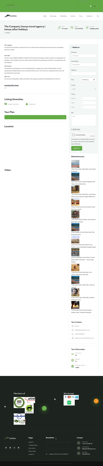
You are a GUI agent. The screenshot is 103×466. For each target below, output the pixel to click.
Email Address (74, 61)
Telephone (73, 70)
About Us (31, 442)
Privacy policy (32, 451)
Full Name (73, 52)
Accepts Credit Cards (13, 104)
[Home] (10, 16)
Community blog (33, 445)
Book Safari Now (83, 1)
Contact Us (31, 454)
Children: (73, 98)
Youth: (73, 102)
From (72, 79)
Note (72, 112)
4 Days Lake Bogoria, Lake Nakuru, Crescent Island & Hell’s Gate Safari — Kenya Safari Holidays (83, 260)
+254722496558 (79, 27)
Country (73, 85)
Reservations (32, 104)
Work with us (32, 448)
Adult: (72, 107)
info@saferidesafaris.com (13, 7)
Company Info (94, 28)
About (81, 3)
